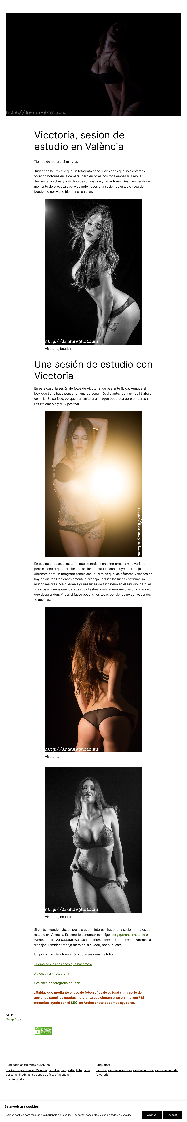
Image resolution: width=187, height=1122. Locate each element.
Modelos (24, 1074)
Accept (172, 1114)
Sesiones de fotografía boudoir (57, 983)
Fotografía (68, 1070)
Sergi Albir (14, 1019)
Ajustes (151, 1114)
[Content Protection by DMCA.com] (43, 1034)
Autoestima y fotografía (51, 973)
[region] (93, 1111)
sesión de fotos (143, 1070)
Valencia (63, 1074)
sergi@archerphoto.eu (128, 935)
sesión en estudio (166, 1070)
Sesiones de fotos (44, 1074)
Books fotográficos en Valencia (26, 1070)
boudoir (54, 1070)
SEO (74, 1003)
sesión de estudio (120, 1070)
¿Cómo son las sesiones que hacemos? (63, 964)
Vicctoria (102, 1074)
